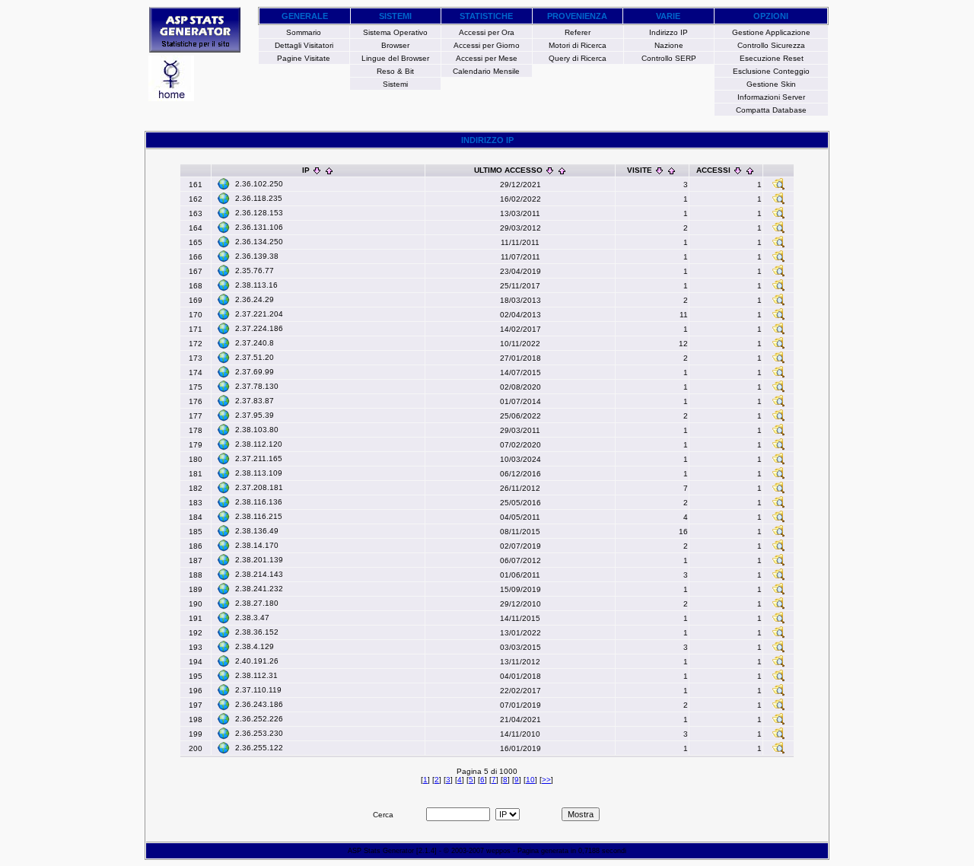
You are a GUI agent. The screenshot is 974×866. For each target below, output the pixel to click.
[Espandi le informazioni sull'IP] (224, 184)
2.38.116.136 (258, 502)
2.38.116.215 (258, 516)
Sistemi (395, 84)
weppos (498, 851)
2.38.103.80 (257, 429)
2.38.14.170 (257, 545)
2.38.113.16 (256, 285)
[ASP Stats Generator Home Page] (194, 48)
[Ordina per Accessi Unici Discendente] (738, 170)
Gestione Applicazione (771, 32)
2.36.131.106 (259, 227)
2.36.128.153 (259, 213)
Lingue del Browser (395, 58)
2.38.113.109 (258, 473)
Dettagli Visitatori (304, 45)
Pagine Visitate (303, 58)
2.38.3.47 (252, 617)
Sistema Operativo (395, 32)
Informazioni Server (771, 97)
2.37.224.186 (259, 328)
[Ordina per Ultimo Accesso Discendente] (550, 170)
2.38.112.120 (258, 444)
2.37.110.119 (258, 690)
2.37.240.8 (254, 343)
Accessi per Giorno (487, 45)
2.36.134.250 (259, 241)
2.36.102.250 (259, 184)
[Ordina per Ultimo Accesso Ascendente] (562, 170)
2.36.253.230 (259, 733)
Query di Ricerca (577, 58)
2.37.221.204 (259, 314)
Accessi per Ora (486, 32)
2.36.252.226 (259, 719)
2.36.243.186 (259, 704)
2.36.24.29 (254, 299)
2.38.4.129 (254, 646)
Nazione (668, 45)
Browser (395, 45)
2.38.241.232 (259, 588)
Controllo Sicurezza (771, 45)
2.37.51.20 (254, 357)
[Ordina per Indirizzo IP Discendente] (317, 170)
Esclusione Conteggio (771, 71)
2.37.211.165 (258, 458)
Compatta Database (771, 110)
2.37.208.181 (259, 487)
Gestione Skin (771, 84)
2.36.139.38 (257, 256)
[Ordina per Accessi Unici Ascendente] (750, 170)
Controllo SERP (668, 58)
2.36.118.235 (258, 198)
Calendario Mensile (486, 71)
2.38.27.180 (257, 603)
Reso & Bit (395, 71)
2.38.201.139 (259, 560)
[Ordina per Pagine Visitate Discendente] (659, 170)
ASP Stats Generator (381, 851)
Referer (577, 32)
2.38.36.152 (257, 632)
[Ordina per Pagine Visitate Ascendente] (671, 170)
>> (546, 779)
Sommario (303, 32)
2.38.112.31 (256, 675)
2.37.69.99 (254, 372)
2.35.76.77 (254, 270)
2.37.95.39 (254, 415)
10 (530, 779)
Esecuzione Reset (772, 58)
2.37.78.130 (257, 386)
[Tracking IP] (778, 187)
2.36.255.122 (259, 747)
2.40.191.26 (257, 661)
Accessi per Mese (486, 58)
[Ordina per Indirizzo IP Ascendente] (329, 170)
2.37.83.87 (254, 400)
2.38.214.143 (259, 574)
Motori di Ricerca (577, 45)
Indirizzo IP (668, 32)
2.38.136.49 (257, 531)
